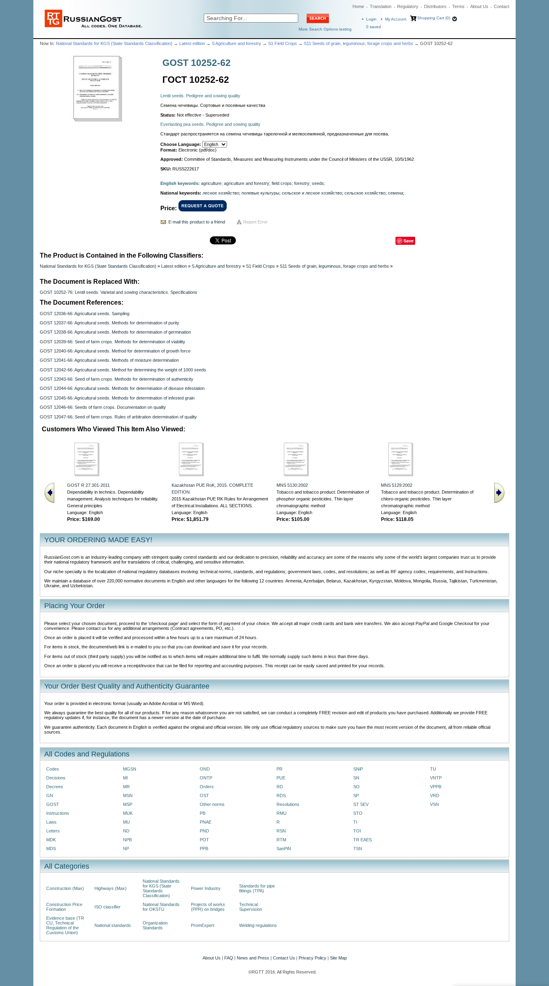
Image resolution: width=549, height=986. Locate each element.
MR (126, 786)
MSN (128, 795)
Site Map (338, 957)
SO (356, 786)
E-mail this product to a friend (196, 221)
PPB (204, 848)
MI (125, 777)
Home (358, 6)
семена (395, 193)
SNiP (358, 769)
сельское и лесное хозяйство (312, 193)
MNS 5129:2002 (396, 485)
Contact (501, 6)
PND (204, 830)
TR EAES (362, 839)
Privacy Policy (312, 957)
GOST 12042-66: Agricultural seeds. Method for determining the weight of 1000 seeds (123, 369)
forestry (301, 183)
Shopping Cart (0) (433, 18)
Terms (458, 6)
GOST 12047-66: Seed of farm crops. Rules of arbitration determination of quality (118, 416)
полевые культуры (260, 193)
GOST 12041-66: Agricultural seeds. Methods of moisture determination (109, 360)
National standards (112, 925)
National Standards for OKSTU (161, 907)
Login (371, 19)
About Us (479, 6)
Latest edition (192, 43)
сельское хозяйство (364, 193)
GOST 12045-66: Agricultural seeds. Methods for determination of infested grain (117, 398)
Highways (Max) (110, 888)
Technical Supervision (250, 907)
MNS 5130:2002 (292, 485)
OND (205, 769)
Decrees (54, 786)
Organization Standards (155, 925)
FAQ (228, 957)
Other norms (212, 804)
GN (49, 795)
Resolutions (288, 804)
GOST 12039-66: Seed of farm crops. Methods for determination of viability (112, 341)
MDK (51, 839)
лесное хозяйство (221, 193)
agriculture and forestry (246, 183)
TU (433, 769)
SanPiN (284, 848)
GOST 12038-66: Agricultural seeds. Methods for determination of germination (115, 332)
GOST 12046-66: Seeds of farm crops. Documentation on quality (103, 407)
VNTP (436, 777)
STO (358, 813)
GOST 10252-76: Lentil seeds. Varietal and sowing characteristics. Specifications (118, 292)
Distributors (435, 6)
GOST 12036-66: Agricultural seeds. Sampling (84, 313)
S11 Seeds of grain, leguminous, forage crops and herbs (358, 43)
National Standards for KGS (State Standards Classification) (114, 43)
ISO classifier (107, 906)
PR (280, 769)
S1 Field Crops (282, 43)
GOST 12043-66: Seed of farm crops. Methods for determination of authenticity (116, 379)
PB (202, 813)
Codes (52, 769)
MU (126, 822)
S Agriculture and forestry (236, 43)
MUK (128, 813)
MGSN (129, 769)
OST (204, 795)
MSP (127, 804)
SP (356, 795)
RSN (281, 830)
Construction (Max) (65, 888)
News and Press (253, 957)
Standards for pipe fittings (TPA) (257, 888)
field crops (282, 183)
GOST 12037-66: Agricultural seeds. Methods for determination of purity (109, 322)
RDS (281, 795)
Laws (51, 822)
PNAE (205, 822)
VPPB (435, 786)
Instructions (57, 813)
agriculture (211, 183)
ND (126, 830)
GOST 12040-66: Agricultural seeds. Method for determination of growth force (115, 350)
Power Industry (206, 888)
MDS (51, 848)
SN (356, 777)
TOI (357, 830)
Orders (207, 786)
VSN (434, 804)
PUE (281, 777)
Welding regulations (258, 925)
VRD (434, 795)
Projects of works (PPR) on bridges (208, 907)
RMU (282, 813)
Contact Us (284, 957)
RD (280, 786)
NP (126, 848)
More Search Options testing (325, 29)
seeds (318, 183)
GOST (52, 804)
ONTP (206, 777)
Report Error (255, 221)
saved (373, 27)
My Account (395, 19)
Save (409, 241)
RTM (281, 839)
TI (355, 822)
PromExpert (202, 925)
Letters (53, 830)
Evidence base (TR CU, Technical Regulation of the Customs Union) (65, 925)
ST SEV (361, 804)
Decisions (56, 777)
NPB (127, 839)
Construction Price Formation (64, 907)
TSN (357, 848)
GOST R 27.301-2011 (88, 485)
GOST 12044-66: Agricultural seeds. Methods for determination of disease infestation (122, 388)
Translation (380, 6)
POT (204, 839)
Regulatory (407, 6)
